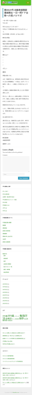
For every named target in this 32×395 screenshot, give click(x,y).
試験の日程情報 (6, 230)
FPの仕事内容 (6, 194)
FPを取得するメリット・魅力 (10, 199)
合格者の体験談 (7, 264)
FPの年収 (5, 202)
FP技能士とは (6, 205)
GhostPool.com (16, 392)
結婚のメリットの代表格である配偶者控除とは (14, 338)
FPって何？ (5, 191)
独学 (5, 261)
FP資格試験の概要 (7, 222)
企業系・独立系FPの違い (9, 197)
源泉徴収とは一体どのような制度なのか (12, 335)
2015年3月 (5, 284)
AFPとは (5, 208)
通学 (5, 255)
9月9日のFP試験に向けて (9, 344)
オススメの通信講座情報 (8, 358)
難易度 (4, 225)
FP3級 (11, 315)
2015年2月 (5, 286)
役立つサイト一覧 (8, 266)
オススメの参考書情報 (8, 356)
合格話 (9, 318)
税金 (25, 318)
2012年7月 (5, 295)
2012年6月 (5, 298)
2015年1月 (5, 289)
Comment (5, 155)
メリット (16, 316)
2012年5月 (5, 300)
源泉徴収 (17, 318)
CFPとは (5, 210)
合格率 (4, 239)
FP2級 (5, 316)
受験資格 (5, 228)
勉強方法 (5, 253)
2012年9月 (5, 292)
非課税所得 (9, 320)
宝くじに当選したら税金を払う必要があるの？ (14, 333)
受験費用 (5, 233)
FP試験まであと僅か (7, 341)
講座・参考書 (7, 269)
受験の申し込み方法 (7, 236)
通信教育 (6, 258)
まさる (11, 375)
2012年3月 (5, 303)
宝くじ (13, 318)
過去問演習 (6, 272)
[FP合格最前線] (10, 3)
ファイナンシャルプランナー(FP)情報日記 (13, 361)
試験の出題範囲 (6, 242)
